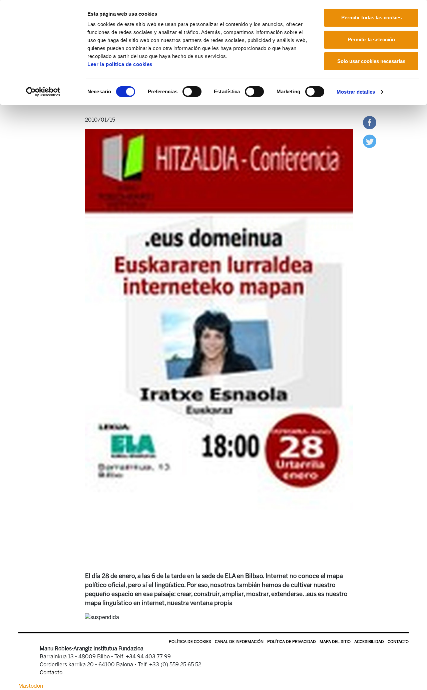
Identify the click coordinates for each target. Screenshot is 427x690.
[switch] (191, 91)
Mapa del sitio (335, 641)
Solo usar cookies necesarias (371, 61)
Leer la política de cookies (119, 64)
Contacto (398, 641)
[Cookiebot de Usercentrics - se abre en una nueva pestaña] (43, 92)
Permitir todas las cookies (371, 17)
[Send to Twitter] (369, 141)
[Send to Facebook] (369, 122)
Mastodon (30, 686)
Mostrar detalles (356, 92)
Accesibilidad (369, 641)
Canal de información (239, 641)
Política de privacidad (291, 641)
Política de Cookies (190, 641)
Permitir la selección (371, 39)
